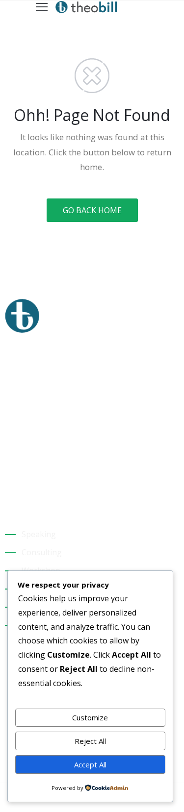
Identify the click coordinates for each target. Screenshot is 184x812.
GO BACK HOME (92, 210)
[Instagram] (26, 466)
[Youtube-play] (43, 466)
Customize (90, 717)
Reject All (90, 741)
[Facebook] (9, 466)
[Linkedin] (60, 466)
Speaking (39, 534)
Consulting (42, 552)
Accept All (90, 764)
